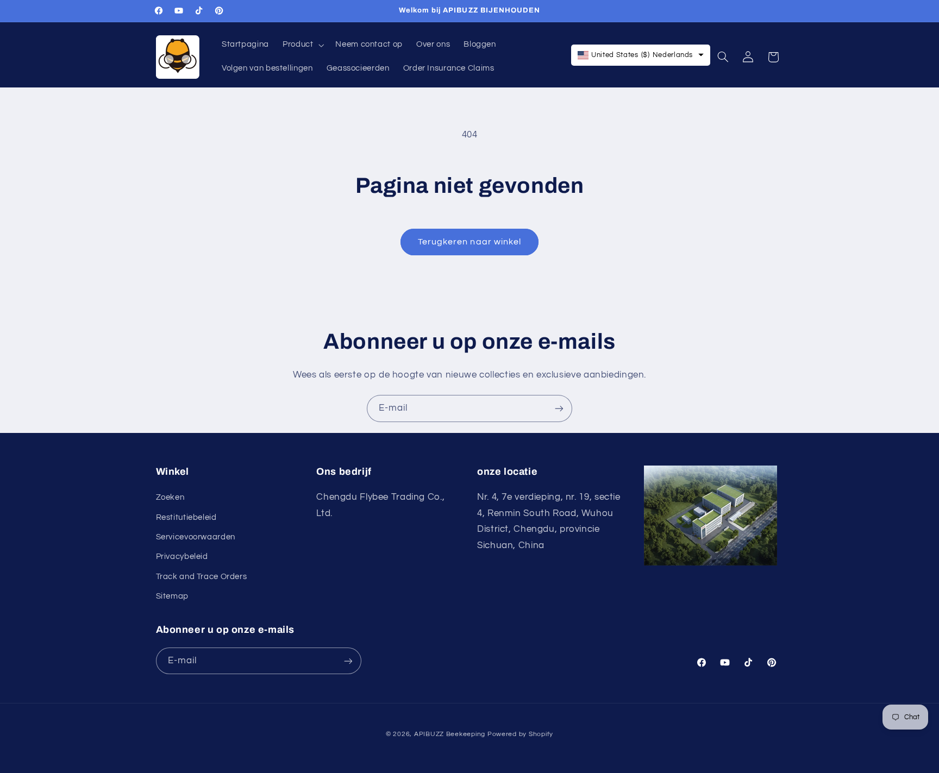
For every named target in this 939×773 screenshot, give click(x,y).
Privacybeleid (182, 556)
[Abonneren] (559, 408)
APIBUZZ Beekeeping (449, 734)
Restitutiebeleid (186, 517)
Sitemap (172, 596)
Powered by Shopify (520, 734)
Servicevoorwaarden (195, 537)
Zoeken (170, 497)
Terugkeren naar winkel (469, 241)
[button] (302, 45)
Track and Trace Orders (201, 577)
